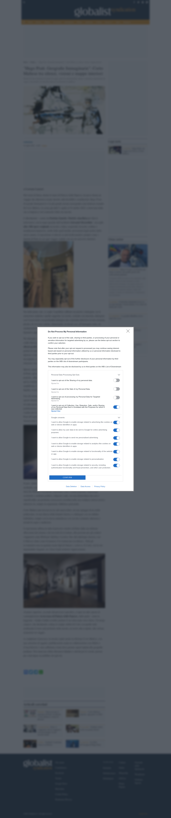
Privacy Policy (99, 486)
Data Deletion (71, 486)
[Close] (128, 331)
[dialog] (85, 409)
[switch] (116, 380)
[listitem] (85, 374)
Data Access (85, 486)
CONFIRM (67, 477)
